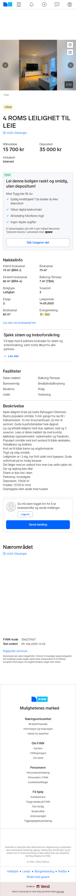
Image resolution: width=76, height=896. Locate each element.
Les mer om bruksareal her (19, 323)
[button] (70, 45)
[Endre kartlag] (69, 603)
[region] (38, 593)
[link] (15, 133)
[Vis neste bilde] (71, 65)
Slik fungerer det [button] (38, 242)
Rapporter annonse (15, 651)
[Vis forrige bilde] (5, 65)
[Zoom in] (69, 614)
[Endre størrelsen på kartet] (69, 564)
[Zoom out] (69, 623)
